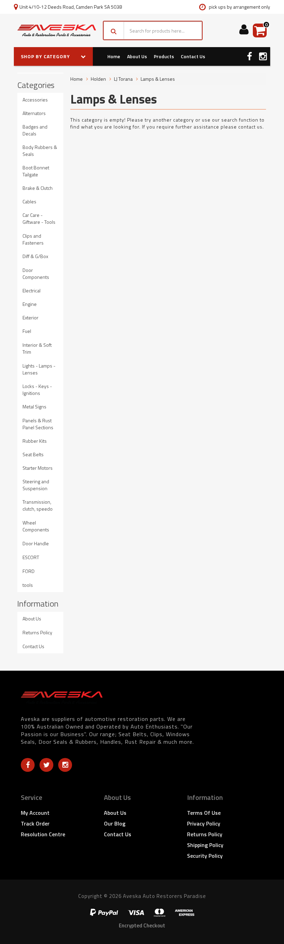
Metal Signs (34, 406)
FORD (29, 571)
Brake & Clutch (38, 188)
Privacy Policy (203, 823)
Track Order (35, 823)
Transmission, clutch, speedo (38, 505)
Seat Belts (33, 454)
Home (113, 56)
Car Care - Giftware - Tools (39, 218)
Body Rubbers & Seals (40, 150)
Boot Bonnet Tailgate (36, 171)
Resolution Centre (43, 834)
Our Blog (114, 823)
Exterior (30, 317)
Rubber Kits (35, 440)
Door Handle (36, 543)
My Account (35, 813)
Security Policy (205, 856)
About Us (137, 56)
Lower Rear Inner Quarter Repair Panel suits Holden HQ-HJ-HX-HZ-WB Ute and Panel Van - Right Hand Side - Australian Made (58, 910)
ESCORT (31, 557)
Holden (98, 78)
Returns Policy (37, 632)
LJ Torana (123, 78)
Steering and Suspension (36, 485)
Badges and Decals (35, 130)
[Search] (114, 30)
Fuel (27, 331)
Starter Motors (38, 467)
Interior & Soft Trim (37, 348)
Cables (29, 201)
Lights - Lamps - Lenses (39, 369)
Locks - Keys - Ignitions (37, 389)
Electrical (32, 290)
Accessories (35, 99)
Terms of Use (204, 813)
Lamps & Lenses (158, 78)
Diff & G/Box (35, 256)
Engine (30, 304)
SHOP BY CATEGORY (46, 56)
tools (28, 585)
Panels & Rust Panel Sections (38, 424)
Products (164, 56)
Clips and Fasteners (33, 239)
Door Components (36, 273)
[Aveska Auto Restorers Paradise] (56, 31)
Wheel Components (36, 526)
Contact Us (193, 56)
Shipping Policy (205, 845)
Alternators (34, 113)
